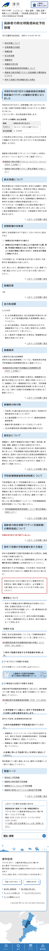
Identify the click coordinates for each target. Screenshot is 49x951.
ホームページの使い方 (12, 893)
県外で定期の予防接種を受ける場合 (20, 80)
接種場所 (8, 60)
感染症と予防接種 (12, 777)
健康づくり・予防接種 (10, 13)
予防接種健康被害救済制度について (20, 68)
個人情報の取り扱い (28, 889)
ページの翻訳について (12, 897)
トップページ (18, 10)
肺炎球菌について (12, 43)
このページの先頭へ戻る (37, 219)
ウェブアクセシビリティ (32, 893)
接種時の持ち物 (11, 64)
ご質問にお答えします (42, 4)
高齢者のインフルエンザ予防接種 (18, 786)
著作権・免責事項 (10, 889)
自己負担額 (9, 56)
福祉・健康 (30, 10)
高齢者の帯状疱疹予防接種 (16, 781)
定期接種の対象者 (12, 47)
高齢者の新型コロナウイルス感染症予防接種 (23, 790)
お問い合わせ (31, 881)
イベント (30, 949)
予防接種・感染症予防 (29, 13)
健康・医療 (40, 10)
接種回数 (8, 51)
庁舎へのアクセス (11, 881)
